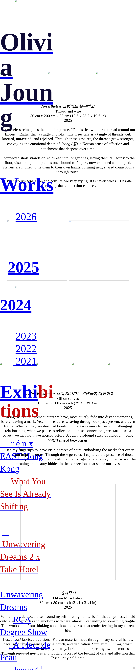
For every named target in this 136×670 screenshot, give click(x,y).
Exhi (19, 391)
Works (26, 184)
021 (29, 361)
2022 (26, 348)
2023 (26, 336)
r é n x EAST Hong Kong (21, 456)
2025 (23, 267)
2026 (26, 217)
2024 (15, 305)
